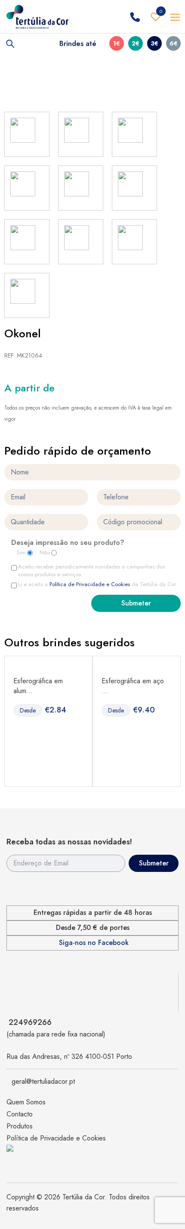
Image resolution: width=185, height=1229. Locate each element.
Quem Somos (26, 1102)
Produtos (19, 1126)
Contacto (19, 1114)
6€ (174, 43)
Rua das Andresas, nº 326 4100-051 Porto (69, 1056)
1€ (116, 43)
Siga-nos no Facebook (94, 943)
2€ (135, 43)
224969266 (30, 1022)
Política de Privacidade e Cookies (89, 584)
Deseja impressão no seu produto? (67, 543)
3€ (154, 43)
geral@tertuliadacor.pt (43, 1081)
